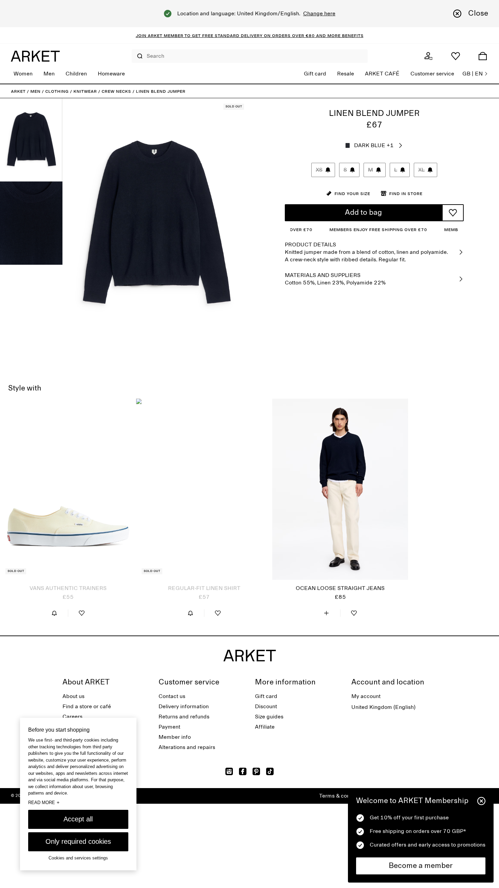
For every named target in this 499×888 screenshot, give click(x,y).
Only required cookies (78, 841)
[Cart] (482, 56)
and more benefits (339, 35)
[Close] (481, 801)
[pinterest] (256, 771)
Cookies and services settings (78, 857)
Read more (43, 802)
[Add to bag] (326, 613)
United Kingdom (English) (383, 707)
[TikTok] (270, 771)
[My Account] (428, 56)
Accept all (78, 819)
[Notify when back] (54, 613)
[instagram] (229, 771)
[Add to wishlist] (453, 213)
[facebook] (243, 771)
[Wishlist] (455, 56)
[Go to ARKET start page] (35, 56)
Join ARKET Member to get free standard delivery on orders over (221, 35)
